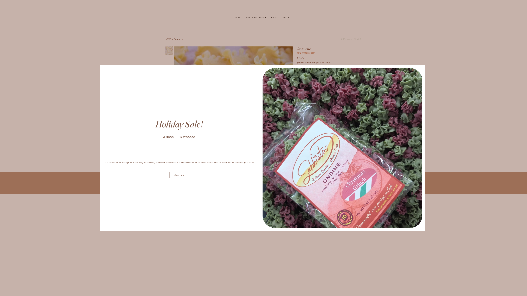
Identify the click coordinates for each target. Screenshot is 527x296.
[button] (413, 70)
